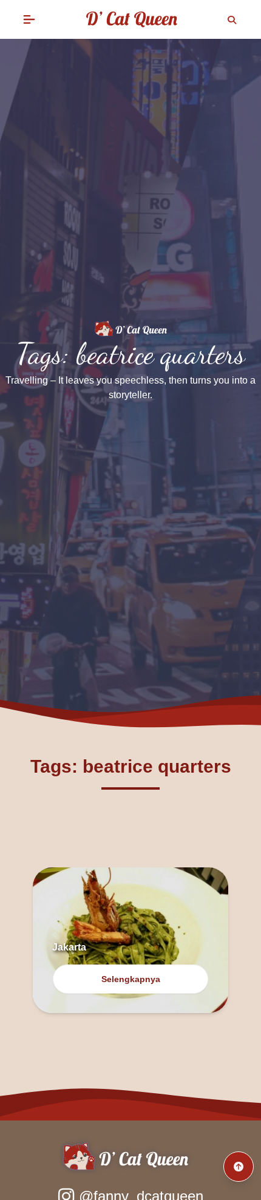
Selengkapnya (130, 979)
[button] (29, 19)
